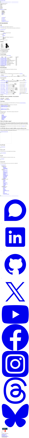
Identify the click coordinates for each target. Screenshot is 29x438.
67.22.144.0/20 (2, 60)
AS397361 (1, 26)
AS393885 (5, 60)
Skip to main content (2, 0)
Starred (3, 9)
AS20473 (7, 89)
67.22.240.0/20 (2, 63)
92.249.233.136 (2, 80)
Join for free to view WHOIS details (5, 49)
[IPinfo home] (9, 2)
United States (4, 33)
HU (25, 80)
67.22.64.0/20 (2, 64)
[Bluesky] (15, 415)
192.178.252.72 (5, 105)
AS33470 (5, 63)
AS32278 (5, 59)
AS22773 (7, 84)
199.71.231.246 (5, 106)
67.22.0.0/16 (9, 55)
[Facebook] (15, 337)
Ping (4, 80)
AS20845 (7, 80)
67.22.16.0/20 (2, 59)
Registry (1, 39)
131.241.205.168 (2, 82)
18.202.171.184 (2, 86)
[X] (15, 292)
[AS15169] (2, 105)
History (1, 9)
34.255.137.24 (2, 85)
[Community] (15, 210)
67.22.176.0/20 (2, 58)
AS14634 (5, 58)
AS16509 (7, 85)
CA (25, 92)
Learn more (21, 73)
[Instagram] (15, 364)
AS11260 (5, 64)
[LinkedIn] (15, 237)
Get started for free (2, 29)
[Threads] (15, 390)
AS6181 (7, 81)
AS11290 (7, 92)
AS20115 (7, 88)
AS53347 (5, 62)
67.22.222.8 (5, 109)
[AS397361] (2, 109)
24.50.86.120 (2, 92)
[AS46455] (2, 106)
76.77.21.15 (5, 108)
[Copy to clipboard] (1, 25)
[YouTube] (15, 314)
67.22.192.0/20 (2, 62)
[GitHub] (15, 265)
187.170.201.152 (2, 93)
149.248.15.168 (2, 89)
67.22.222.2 (1, 99)
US (25, 82)
